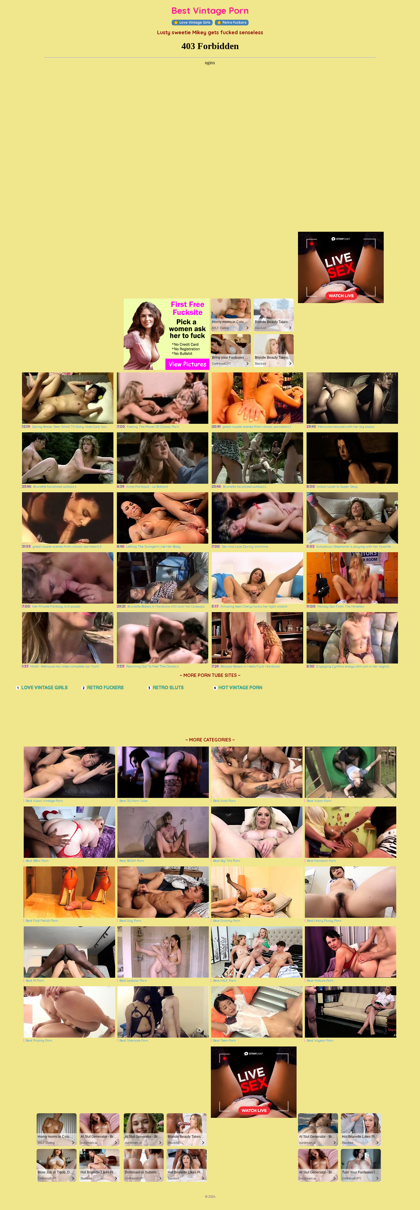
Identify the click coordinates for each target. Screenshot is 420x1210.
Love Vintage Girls (195, 22)
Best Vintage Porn (210, 10)
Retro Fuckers (235, 22)
